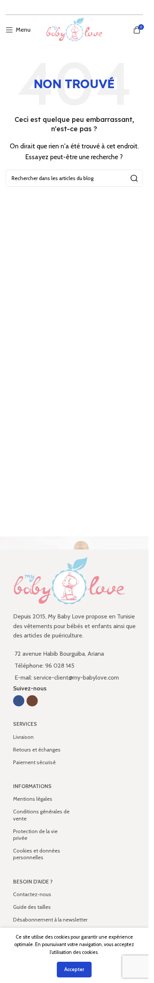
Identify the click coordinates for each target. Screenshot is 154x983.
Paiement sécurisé (34, 762)
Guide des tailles (32, 907)
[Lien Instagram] (32, 700)
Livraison (23, 737)
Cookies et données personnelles (36, 854)
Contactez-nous (32, 894)
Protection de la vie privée (35, 834)
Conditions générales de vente (41, 815)
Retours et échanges (37, 749)
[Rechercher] (134, 178)
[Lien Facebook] (18, 700)
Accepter (74, 969)
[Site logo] (74, 29)
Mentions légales (32, 798)
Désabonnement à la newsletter (50, 919)
